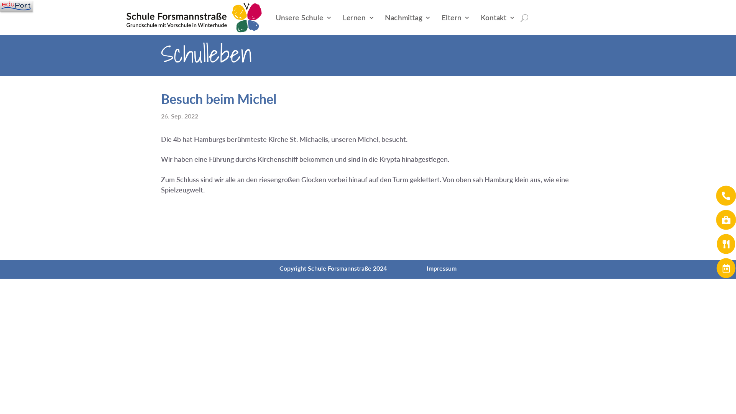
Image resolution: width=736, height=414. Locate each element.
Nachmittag (403, 17)
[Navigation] (16, 6)
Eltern (452, 17)
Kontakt (493, 17)
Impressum (442, 268)
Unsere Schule (300, 17)
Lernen (354, 17)
